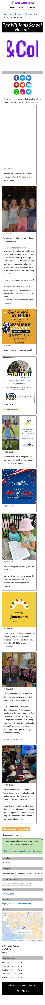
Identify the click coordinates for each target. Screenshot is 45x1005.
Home (13, 8)
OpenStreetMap (31, 940)
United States (15, 14)
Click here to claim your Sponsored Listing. (22, 851)
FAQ (18, 991)
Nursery (38, 873)
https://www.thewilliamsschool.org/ (17, 904)
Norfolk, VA (27, 14)
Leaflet (16, 940)
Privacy (33, 985)
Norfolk (6, 863)
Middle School (8, 873)
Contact (22, 985)
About (12, 985)
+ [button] (5, 915)
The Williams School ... (24, 932)
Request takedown (10, 835)
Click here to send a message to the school (17, 884)
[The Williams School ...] (23, 927)
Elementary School (24, 873)
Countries (31, 8)
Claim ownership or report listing (16, 829)
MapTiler (22, 940)
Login (26, 991)
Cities (22, 8)
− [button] (5, 918)
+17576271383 (8, 894)
